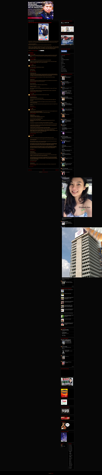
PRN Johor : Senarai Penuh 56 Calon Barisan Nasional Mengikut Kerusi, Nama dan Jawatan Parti (68, 110)
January (70, 465)
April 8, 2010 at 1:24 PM (33, 63)
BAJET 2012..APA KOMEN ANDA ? (68, 289)
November (70, 453)
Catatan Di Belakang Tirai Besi (65, 333)
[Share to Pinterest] (43, 50)
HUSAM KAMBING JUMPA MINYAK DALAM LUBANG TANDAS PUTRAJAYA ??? (68, 298)
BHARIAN (62, 62)
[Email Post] (39, 50)
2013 (70, 447)
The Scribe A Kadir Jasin (65, 168)
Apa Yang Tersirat (64, 140)
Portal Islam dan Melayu (65, 136)
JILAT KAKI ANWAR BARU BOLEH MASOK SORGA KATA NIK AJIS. (68, 309)
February (70, 464)
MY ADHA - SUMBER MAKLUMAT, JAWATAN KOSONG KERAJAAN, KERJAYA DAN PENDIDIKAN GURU (66, 340)
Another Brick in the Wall (65, 81)
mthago (31, 64)
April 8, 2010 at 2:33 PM (33, 71)
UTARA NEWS (63, 66)
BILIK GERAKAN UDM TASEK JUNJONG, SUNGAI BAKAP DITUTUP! (68, 164)
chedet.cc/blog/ (63, 335)
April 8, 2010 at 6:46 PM (33, 113)
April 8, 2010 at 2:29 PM (33, 68)
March (70, 463)
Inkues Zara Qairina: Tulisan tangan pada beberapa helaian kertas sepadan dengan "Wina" (68, 342)
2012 (70, 448)
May (69, 461)
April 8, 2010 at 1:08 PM (33, 57)
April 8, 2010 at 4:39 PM (33, 95)
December (70, 451)
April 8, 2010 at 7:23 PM (33, 133)
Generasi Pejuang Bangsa (65, 221)
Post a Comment (31, 166)
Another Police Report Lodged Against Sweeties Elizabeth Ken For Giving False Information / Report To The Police (67, 218)
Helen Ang (63, 131)
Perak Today (63, 149)
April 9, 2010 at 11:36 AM (33, 161)
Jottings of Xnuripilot (64, 346)
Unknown (31, 93)
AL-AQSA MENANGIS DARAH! (65, 330)
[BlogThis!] (41, 50)
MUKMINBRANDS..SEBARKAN (65, 59)
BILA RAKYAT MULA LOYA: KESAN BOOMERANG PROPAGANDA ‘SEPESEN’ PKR (68, 93)
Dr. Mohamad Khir (64, 332)
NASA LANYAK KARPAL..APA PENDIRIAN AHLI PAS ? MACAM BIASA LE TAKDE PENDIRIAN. (68, 306)
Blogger (52, 473)
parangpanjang (32, 54)
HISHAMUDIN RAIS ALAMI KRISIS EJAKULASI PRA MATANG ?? (68, 301)
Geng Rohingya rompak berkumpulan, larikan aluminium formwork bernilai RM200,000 (68, 104)
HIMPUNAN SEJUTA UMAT (67, 293)
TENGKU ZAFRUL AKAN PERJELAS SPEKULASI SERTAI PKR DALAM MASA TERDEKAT (66, 154)
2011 (70, 449)
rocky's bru (63, 87)
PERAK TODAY (63, 63)
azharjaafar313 (64, 113)
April (69, 462)
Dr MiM (63, 108)
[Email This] (40, 50)
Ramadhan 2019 (66, 356)
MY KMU (62, 67)
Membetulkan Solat (67, 114)
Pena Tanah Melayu (64, 102)
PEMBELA (62, 58)
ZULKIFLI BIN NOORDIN (65, 329)
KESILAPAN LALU (64, 125)
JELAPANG (63, 171)
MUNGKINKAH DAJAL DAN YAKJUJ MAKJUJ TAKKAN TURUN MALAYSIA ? (68, 316)
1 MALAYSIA (63, 361)
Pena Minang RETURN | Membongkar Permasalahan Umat (66, 91)
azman (31, 108)
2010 (70, 450)
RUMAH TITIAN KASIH (64, 71)
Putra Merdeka (64, 157)
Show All (73, 366)
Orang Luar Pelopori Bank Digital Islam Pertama (67, 169)
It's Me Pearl (63, 355)
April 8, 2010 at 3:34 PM (33, 82)
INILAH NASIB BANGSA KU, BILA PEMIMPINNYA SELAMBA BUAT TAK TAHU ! (68, 324)
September (70, 456)
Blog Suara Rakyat (64, 119)
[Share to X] (42, 50)
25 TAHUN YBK (63, 55)
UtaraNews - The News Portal (65, 350)
